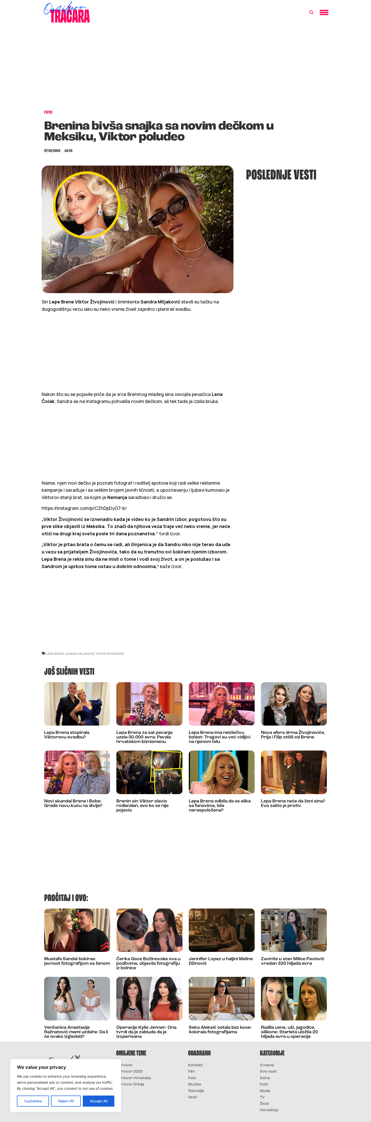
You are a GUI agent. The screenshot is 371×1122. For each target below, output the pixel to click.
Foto (192, 1078)
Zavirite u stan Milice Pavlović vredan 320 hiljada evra (292, 961)
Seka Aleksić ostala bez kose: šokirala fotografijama (220, 1030)
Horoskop (269, 1110)
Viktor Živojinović (110, 653)
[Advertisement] (185, 69)
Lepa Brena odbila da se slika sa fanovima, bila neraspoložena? (220, 806)
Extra (265, 1078)
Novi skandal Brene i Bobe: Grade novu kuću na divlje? (73, 803)
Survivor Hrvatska (133, 1078)
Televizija (196, 1091)
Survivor (124, 1065)
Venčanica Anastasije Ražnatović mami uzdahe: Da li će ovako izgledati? (76, 1032)
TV (262, 1097)
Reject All (66, 1101)
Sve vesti (268, 1072)
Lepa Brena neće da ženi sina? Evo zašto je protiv (293, 803)
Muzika (194, 1084)
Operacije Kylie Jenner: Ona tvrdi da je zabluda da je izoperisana (146, 1032)
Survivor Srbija (130, 1084)
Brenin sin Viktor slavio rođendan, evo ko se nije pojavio (142, 806)
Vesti (192, 1097)
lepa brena (55, 653)
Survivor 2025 (129, 1072)
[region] (65, 1085)
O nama (267, 1065)
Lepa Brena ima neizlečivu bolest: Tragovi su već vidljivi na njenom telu (219, 737)
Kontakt (195, 1065)
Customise (33, 1101)
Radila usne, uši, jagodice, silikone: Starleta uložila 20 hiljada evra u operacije (289, 1032)
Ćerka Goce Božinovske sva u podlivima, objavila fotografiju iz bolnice (148, 964)
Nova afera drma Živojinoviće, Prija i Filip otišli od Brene (293, 735)
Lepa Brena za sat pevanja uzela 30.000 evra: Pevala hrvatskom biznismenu (144, 737)
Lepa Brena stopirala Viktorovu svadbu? (66, 735)
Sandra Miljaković (80, 653)
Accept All (98, 1101)
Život (264, 1104)
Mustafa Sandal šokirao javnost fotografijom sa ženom (77, 961)
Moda (265, 1091)
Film (191, 1072)
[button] (311, 12)
